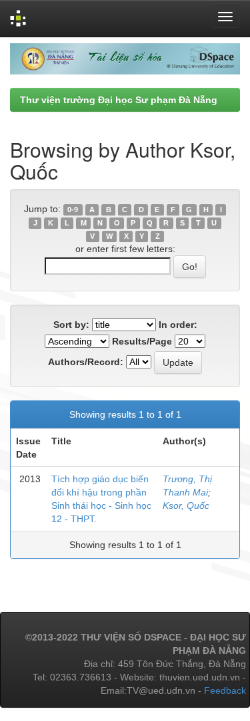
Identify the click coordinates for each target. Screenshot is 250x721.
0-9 (72, 210)
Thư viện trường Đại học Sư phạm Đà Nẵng (118, 99)
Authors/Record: (85, 362)
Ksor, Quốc (186, 505)
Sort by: (71, 324)
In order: (178, 324)
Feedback (225, 690)
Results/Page (142, 341)
